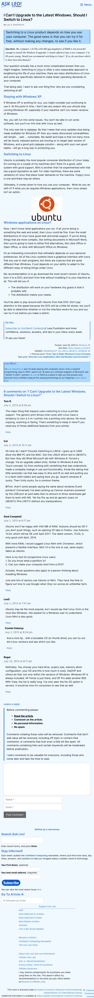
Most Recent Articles (29, 921)
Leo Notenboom (15, 369)
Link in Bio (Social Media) (31, 929)
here (39, 889)
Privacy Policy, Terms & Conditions (36, 965)
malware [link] (32, 129)
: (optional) (14, 865)
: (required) (19, 872)
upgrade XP (84, 351)
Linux (64, 351)
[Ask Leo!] (12, 4)
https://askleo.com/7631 (79, 348)
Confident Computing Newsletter (35, 941)
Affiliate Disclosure (28, 968)
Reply (8, 432)
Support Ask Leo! (47, 906)
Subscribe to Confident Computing (25, 328)
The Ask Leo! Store (28, 945)
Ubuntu (73, 351)
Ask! (21, 910)
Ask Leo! (33, 375)
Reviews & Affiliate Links (33, 981)
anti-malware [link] (36, 144)
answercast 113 (52, 351)
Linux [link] (40, 69)
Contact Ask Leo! (27, 957)
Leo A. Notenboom (15, 24)
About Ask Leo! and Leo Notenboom (37, 953)
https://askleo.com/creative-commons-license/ (59, 996)
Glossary (23, 925)
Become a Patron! (27, 937)
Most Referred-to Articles (31, 914)
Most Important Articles (30, 917)
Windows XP (84, 345)
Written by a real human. (47, 829)
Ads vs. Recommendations (32, 961)
